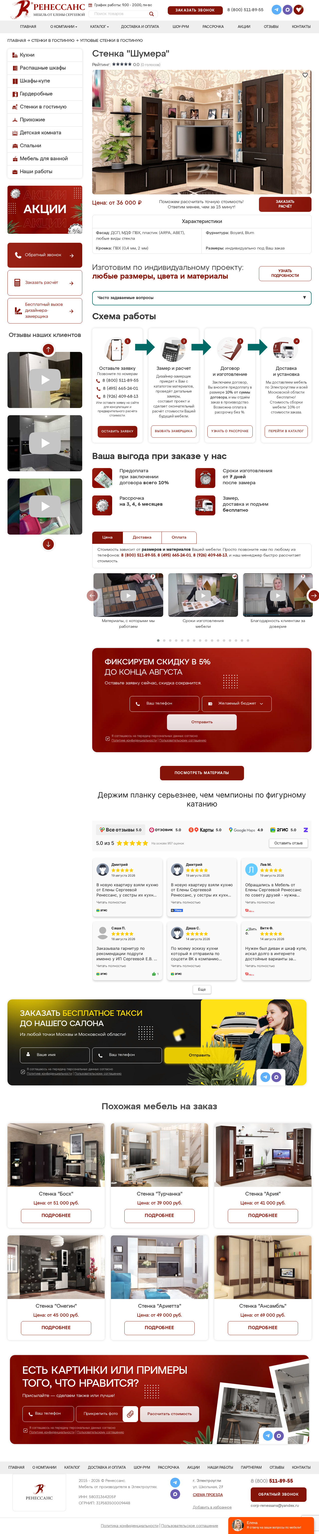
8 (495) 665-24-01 (244, 3)
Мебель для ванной (44, 158)
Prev (48, 349)
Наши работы (36, 171)
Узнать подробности (285, 273)
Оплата (179, 538)
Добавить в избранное (212, 1507)
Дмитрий (194, 864)
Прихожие (32, 119)
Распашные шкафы (43, 68)
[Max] (288, 10)
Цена (107, 538)
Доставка (142, 538)
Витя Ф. (266, 928)
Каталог (98, 27)
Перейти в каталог (286, 431)
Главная (28, 27)
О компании (62, 27)
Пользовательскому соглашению (182, 740)
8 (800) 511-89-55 (245, 10)
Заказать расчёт (285, 204)
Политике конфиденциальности (134, 740)
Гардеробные (36, 93)
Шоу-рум (181, 27)
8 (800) (272, 1481)
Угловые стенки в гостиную (111, 41)
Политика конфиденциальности (130, 1526)
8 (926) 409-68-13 (245, 16)
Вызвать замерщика (174, 431)
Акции (244, 27)
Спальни (30, 145)
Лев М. (266, 864)
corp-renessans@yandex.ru (275, 1506)
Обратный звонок (278, 1494)
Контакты (301, 27)
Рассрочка (213, 27)
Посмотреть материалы (202, 773)
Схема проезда (208, 1495)
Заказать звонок (195, 10)
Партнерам (251, 1467)
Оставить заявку (117, 431)
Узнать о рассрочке (230, 431)
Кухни (27, 55)
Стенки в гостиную (53, 41)
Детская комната (40, 132)
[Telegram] (277, 10)
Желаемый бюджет (237, 704)
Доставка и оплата (140, 27)
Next (48, 544)
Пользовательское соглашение (189, 1526)
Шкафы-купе (35, 81)
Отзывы (271, 27)
